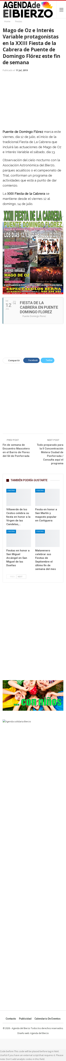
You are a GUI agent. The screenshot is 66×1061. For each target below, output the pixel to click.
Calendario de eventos (47, 1018)
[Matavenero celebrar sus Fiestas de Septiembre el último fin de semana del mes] (47, 538)
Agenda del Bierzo (39, 1033)
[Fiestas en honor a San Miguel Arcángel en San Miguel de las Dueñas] (18, 538)
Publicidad (25, 1018)
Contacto (11, 1018)
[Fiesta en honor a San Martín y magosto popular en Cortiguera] (47, 497)
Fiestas (11, 490)
